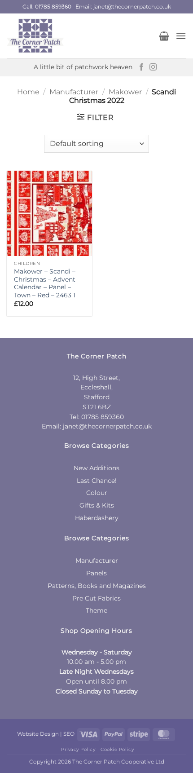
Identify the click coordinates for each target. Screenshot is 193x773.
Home (28, 92)
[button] (164, 36)
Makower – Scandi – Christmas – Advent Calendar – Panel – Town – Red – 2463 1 (44, 283)
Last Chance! (97, 480)
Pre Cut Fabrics (96, 598)
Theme (96, 610)
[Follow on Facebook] (141, 67)
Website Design (38, 733)
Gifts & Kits (96, 505)
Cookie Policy (117, 749)
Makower (125, 92)
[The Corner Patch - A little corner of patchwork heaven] (74, 35)
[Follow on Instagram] (153, 67)
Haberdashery (96, 517)
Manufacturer (73, 92)
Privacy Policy (78, 749)
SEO (69, 733)
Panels (96, 573)
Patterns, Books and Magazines (97, 585)
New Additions (96, 468)
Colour (96, 492)
